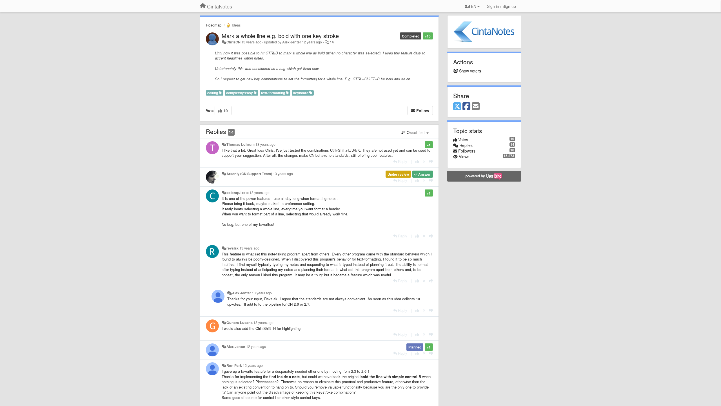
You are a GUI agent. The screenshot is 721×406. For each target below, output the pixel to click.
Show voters (469, 71)
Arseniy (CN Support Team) (249, 173)
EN (473, 6)
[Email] (476, 106)
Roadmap (213, 25)
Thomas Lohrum (240, 144)
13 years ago (265, 144)
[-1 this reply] (431, 161)
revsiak (232, 248)
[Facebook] (466, 106)
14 (332, 42)
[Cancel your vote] (424, 161)
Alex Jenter (291, 42)
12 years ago (256, 346)
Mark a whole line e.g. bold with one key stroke (280, 36)
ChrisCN (233, 42)
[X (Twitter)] (457, 106)
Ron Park (234, 365)
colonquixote (237, 192)
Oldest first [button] (416, 132)
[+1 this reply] (417, 161)
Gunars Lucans (239, 322)
